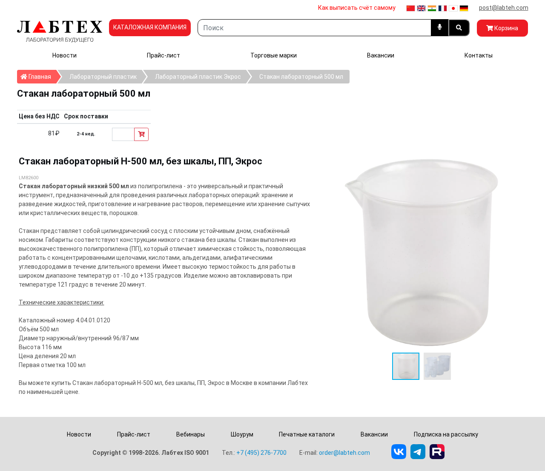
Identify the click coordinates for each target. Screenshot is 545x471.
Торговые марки (273, 55)
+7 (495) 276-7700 (261, 452)
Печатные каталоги (307, 434)
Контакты (479, 55)
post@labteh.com (503, 7)
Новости (64, 55)
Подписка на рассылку (446, 434)
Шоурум (242, 434)
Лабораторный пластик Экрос (198, 76)
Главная (41, 76)
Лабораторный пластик (103, 76)
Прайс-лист (163, 55)
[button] (518, 252)
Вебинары (190, 434)
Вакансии (380, 55)
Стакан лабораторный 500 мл (301, 76)
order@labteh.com (344, 452)
